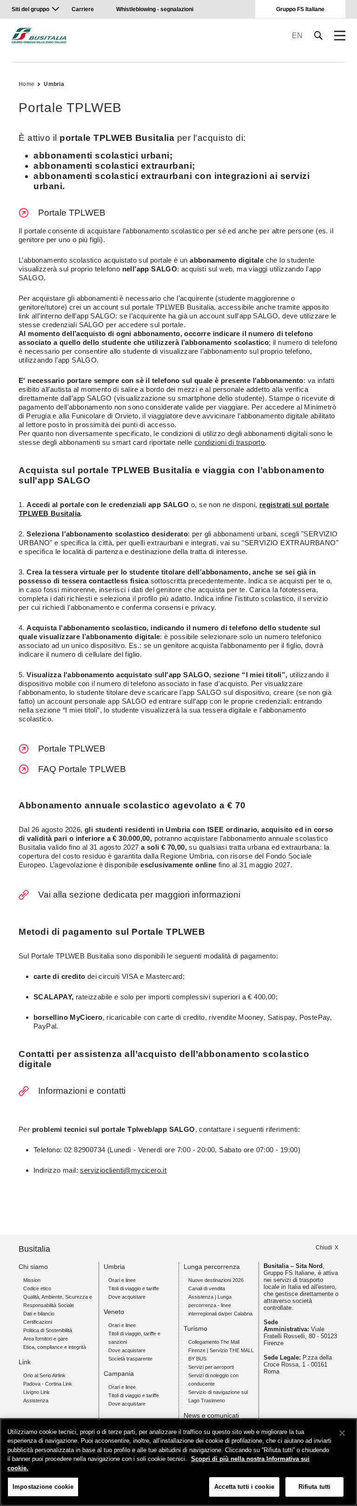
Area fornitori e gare (45, 1338)
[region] (178, 1462)
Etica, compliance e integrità (54, 1347)
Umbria (54, 84)
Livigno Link (36, 1392)
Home (26, 84)
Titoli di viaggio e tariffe (133, 1288)
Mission (31, 1280)
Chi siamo (33, 1266)
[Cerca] (318, 35)
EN (297, 36)
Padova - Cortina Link (47, 1384)
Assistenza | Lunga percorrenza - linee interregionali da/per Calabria (220, 1305)
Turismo (195, 1328)
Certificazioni (37, 1322)
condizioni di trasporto (229, 442)
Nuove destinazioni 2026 (216, 1280)
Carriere (83, 9)
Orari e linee (122, 1280)
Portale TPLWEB (72, 213)
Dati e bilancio (38, 1313)
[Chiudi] (342, 1433)
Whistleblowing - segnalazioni (154, 9)
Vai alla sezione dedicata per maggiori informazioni (139, 894)
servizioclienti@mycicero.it (123, 1170)
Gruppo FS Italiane (300, 9)
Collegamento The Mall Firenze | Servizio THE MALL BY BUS (221, 1350)
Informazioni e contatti (82, 1091)
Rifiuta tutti (314, 1486)
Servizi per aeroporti (211, 1367)
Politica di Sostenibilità (47, 1330)
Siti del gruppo (30, 9)
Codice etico (37, 1288)
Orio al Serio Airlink (44, 1375)
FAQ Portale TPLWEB (82, 769)
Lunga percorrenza (212, 1266)
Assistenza (35, 1400)
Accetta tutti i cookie (244, 1486)
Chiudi (324, 1247)
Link (25, 1362)
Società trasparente (130, 1358)
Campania (119, 1373)
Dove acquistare (126, 1297)
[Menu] (339, 36)
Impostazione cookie (43, 1486)
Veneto (114, 1311)
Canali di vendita (206, 1288)
